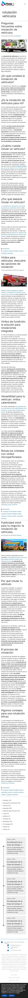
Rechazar (11, 995)
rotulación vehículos (7, 253)
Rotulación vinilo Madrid (13, 969)
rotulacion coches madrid (8, 516)
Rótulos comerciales (20, 961)
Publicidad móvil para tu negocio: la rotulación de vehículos (12, 527)
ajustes (18, 992)
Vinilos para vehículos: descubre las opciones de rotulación (13, 262)
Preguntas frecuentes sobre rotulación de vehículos (11, 28)
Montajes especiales (7, 957)
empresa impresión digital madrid (13, 251)
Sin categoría (7, 824)
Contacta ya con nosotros (9, 504)
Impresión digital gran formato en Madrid (14, 966)
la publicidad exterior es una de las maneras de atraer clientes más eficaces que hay (14, 559)
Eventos (5, 805)
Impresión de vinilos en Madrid (17, 964)
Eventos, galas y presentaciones (10, 954)
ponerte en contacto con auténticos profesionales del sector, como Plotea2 (13, 234)
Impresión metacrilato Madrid (10, 967)
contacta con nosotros (7, 783)
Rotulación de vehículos (12, 956)
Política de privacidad (14, 977)
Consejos (6, 800)
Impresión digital (16, 959)
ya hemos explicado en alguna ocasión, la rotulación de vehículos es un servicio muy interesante (13, 292)
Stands (5, 826)
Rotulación (6, 248)
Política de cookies (14, 990)
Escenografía (10, 961)
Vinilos (5, 829)
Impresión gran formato (10, 811)
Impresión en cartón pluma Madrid (10, 962)
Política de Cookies (14, 980)
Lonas (5, 813)
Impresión (6, 808)
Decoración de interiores (10, 803)
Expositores (22, 956)
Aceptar (4, 995)
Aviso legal (14, 974)
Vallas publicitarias (7, 959)
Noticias (5, 816)
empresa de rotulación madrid (12, 511)
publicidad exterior (6, 792)
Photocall (6, 819)
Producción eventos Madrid (18, 970)
